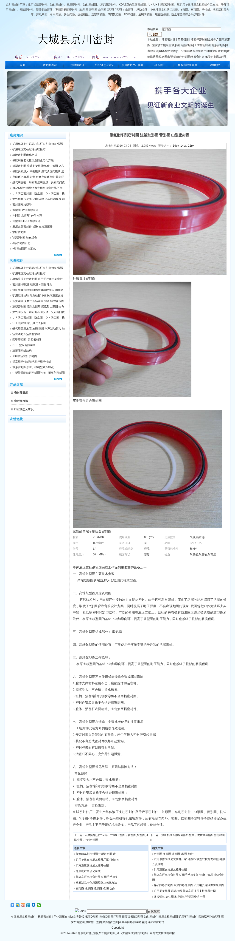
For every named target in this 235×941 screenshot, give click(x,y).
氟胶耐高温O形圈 (216, 56)
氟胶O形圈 (91, 916)
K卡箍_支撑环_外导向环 (27, 215)
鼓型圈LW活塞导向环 (25, 210)
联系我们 (159, 65)
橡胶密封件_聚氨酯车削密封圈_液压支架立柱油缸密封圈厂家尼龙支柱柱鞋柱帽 (126, 933)
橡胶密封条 (197, 56)
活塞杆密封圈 (199, 39)
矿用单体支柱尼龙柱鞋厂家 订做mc (97, 859)
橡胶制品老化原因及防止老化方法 (96, 882)
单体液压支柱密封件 (23, 916)
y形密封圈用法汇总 (24, 248)
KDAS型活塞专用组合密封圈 (194, 51)
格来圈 (163, 56)
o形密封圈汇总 (21, 243)
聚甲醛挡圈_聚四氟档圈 (27, 339)
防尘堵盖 (138, 922)
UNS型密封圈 (167, 51)
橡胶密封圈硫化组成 (88, 871)
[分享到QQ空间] (18, 905)
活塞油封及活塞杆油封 (26, 334)
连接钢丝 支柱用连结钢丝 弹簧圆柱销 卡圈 (179, 896)
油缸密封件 (151, 916)
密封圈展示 (50, 65)
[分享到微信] (39, 905)
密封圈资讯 (77, 65)
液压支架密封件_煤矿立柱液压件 (32, 226)
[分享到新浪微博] (23, 905)
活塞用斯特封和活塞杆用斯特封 (31, 361)
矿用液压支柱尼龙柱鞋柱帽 (92, 865)
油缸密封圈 (219, 51)
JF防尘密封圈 (202, 45)
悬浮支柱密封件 (154, 922)
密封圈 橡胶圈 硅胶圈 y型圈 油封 (96, 888)
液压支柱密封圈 (168, 916)
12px (191, 145)
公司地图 (215, 65)
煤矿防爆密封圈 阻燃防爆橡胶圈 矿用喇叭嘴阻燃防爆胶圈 (189, 885)
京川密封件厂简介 (132, 65)
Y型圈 (117, 916)
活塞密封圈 (169, 39)
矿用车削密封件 (188, 916)
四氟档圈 (183, 39)
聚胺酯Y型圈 (110, 922)
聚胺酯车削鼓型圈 (210, 916)
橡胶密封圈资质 (187, 65)
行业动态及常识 (105, 65)
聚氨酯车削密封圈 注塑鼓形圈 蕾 (96, 854)
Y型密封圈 (186, 45)
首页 (22, 65)
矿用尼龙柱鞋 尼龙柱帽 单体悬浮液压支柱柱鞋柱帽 (185, 891)
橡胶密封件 (45, 916)
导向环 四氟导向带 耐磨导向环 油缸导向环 (38, 177)
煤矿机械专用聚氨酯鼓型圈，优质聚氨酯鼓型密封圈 (193, 835)
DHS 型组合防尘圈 (24, 345)
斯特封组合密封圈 (179, 56)
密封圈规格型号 (22, 204)
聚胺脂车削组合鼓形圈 (166, 45)
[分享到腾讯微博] (28, 905)
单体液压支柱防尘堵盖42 (69, 916)
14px (183, 145)
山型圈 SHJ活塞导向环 (26, 221)
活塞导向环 (126, 922)
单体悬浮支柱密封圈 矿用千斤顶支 (97, 876)
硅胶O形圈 (106, 916)
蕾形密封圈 (218, 45)
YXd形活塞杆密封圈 (24, 356)
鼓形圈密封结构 (22, 350)
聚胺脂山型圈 (93, 922)
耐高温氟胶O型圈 (132, 916)
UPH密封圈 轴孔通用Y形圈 (29, 323)
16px (176, 145)
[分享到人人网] (34, 905)
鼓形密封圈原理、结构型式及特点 (33, 367)
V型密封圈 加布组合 (24, 237)
